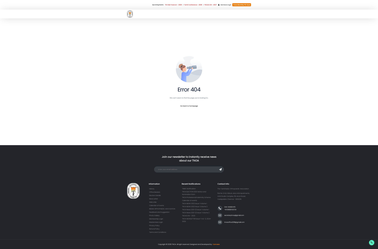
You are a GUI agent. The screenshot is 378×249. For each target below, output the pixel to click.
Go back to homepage (189, 106)
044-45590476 (229, 207)
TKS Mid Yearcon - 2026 (173, 5)
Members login (225, 5)
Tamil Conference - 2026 (193, 5)
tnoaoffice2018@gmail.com (234, 222)
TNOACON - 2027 (210, 5)
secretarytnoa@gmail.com (234, 215)
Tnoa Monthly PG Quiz (241, 5)
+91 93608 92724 (230, 209)
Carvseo (216, 244)
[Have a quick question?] (371, 242)
